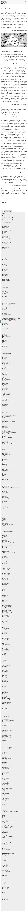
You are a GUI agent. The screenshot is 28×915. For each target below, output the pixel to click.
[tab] (2, 211)
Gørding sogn (4, 207)
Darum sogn (23, 207)
